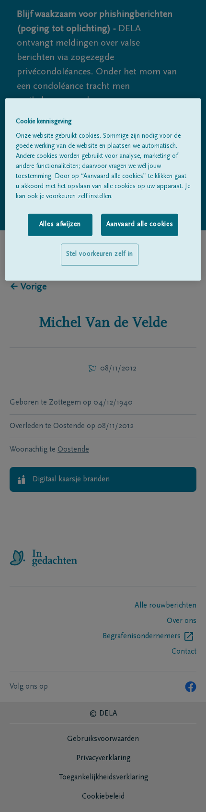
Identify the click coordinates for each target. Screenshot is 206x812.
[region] (103, 189)
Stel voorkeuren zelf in (99, 254)
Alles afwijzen (60, 224)
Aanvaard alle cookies (139, 224)
